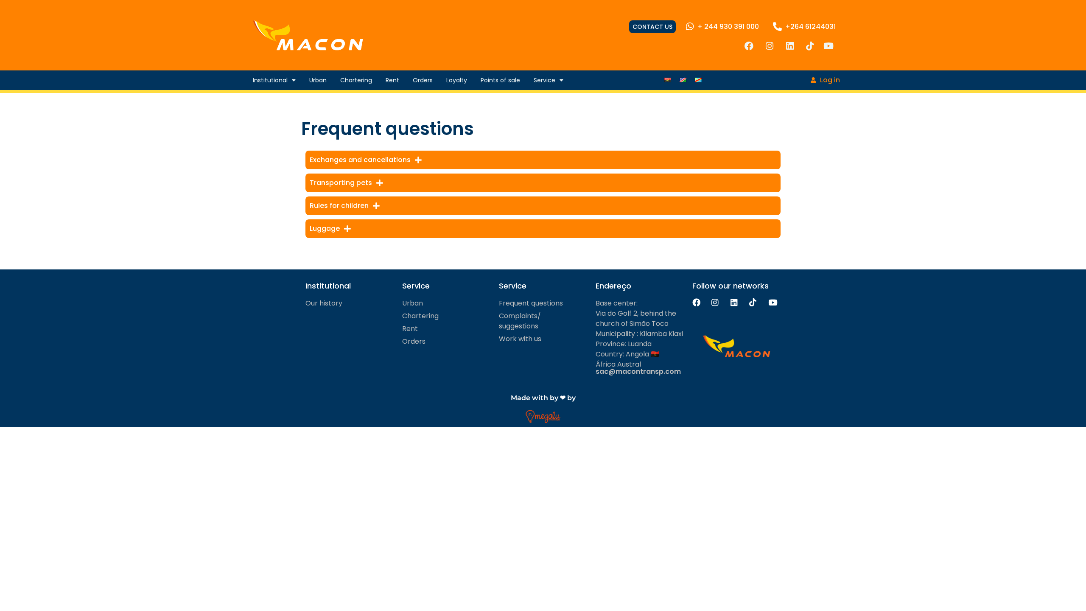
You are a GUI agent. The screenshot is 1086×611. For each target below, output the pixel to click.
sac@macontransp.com (638, 371)
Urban (318, 80)
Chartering (356, 80)
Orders (423, 80)
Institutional (270, 80)
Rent (392, 80)
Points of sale (500, 80)
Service (544, 80)
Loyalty (456, 80)
